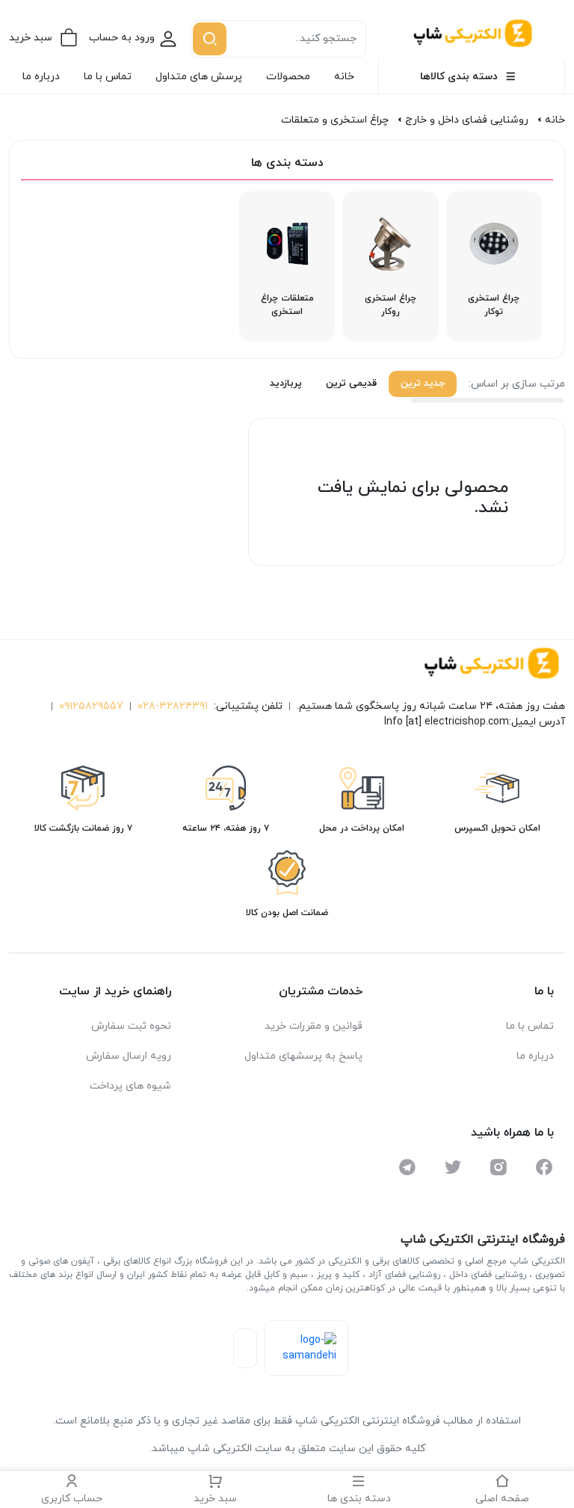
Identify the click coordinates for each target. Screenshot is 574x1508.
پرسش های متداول (198, 77)
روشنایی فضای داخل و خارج (466, 120)
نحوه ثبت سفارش (131, 1026)
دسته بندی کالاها (459, 77)
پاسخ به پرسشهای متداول (303, 1056)
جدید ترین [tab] (423, 383)
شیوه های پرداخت (130, 1086)
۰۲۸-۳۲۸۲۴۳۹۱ (173, 706)
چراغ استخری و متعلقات (335, 120)
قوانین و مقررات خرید (313, 1026)
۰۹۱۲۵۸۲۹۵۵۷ (91, 706)
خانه (344, 77)
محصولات (288, 77)
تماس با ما (108, 77)
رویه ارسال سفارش (128, 1056)
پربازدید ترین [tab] (274, 383)
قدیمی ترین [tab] (351, 383)
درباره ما (41, 77)
